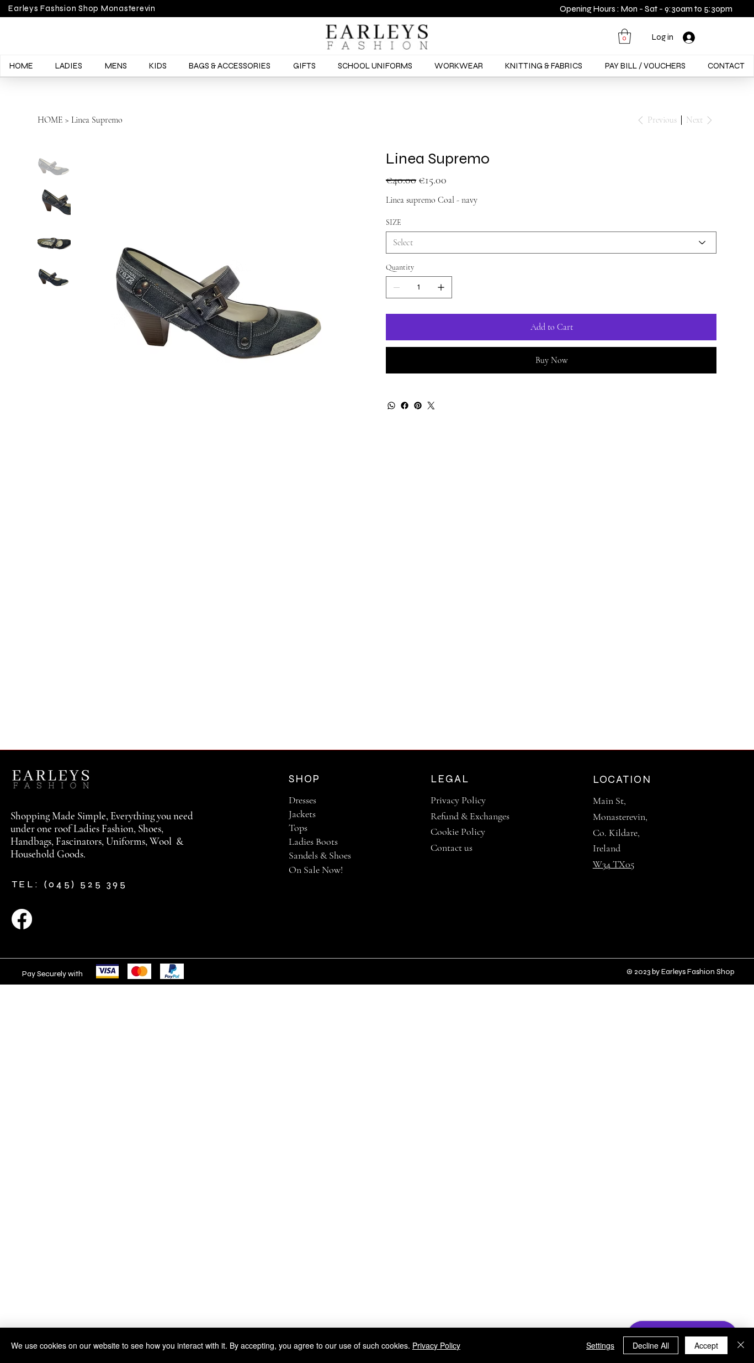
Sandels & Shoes (320, 855)
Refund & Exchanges (470, 816)
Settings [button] (600, 1345)
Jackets (302, 814)
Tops (298, 828)
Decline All (651, 1345)
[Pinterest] (417, 405)
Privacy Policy (458, 800)
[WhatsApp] (391, 405)
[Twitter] (431, 405)
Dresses (302, 800)
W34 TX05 (613, 864)
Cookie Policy (458, 831)
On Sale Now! (316, 870)
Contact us (451, 847)
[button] (624, 36)
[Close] (740, 1345)
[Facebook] (404, 405)
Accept (706, 1345)
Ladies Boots (313, 841)
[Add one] (441, 287)
